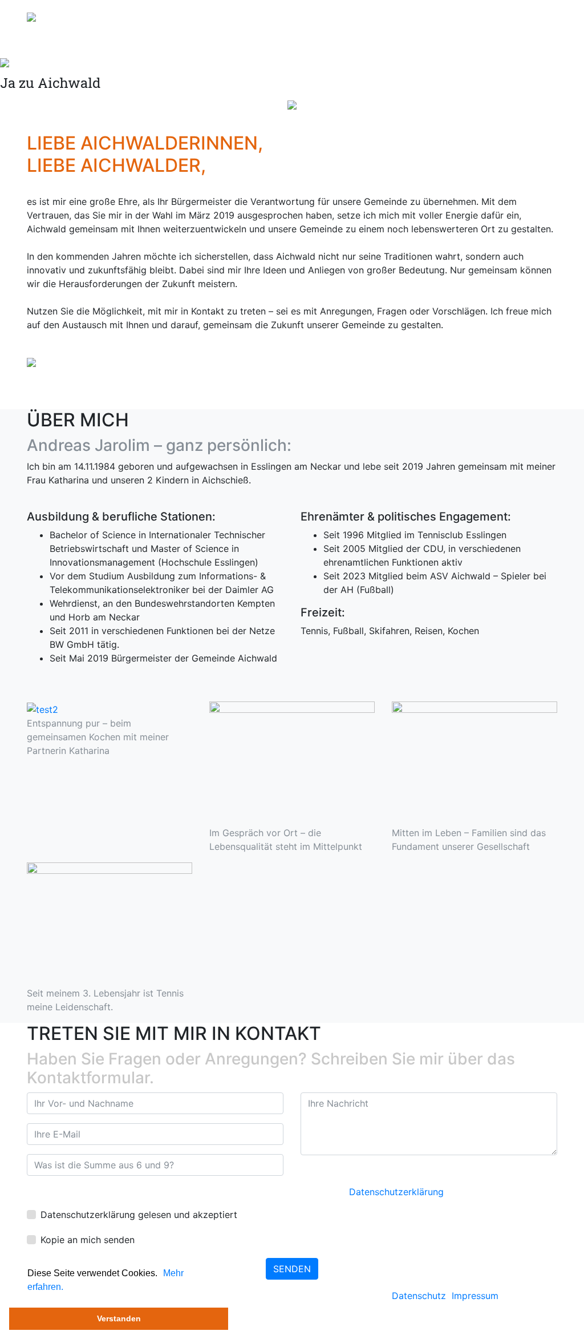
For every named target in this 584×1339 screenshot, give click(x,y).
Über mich (427, 16)
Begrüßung (361, 16)
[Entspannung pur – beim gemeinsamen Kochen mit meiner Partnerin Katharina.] (42, 708)
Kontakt (532, 16)
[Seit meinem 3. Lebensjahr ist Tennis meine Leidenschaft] (109, 923)
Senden (292, 1269)
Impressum (475, 1295)
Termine (482, 16)
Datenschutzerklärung (396, 1191)
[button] (161, 1274)
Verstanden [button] (119, 1318)
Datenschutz (419, 1295)
